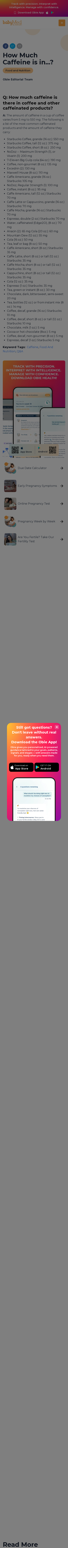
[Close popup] (57, 727)
